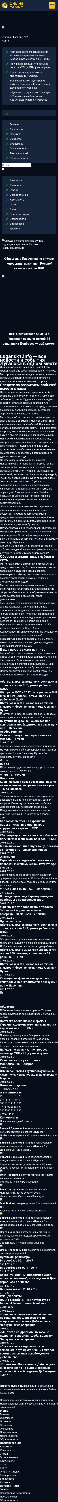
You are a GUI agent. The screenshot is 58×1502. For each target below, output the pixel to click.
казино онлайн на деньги (14, 635)
